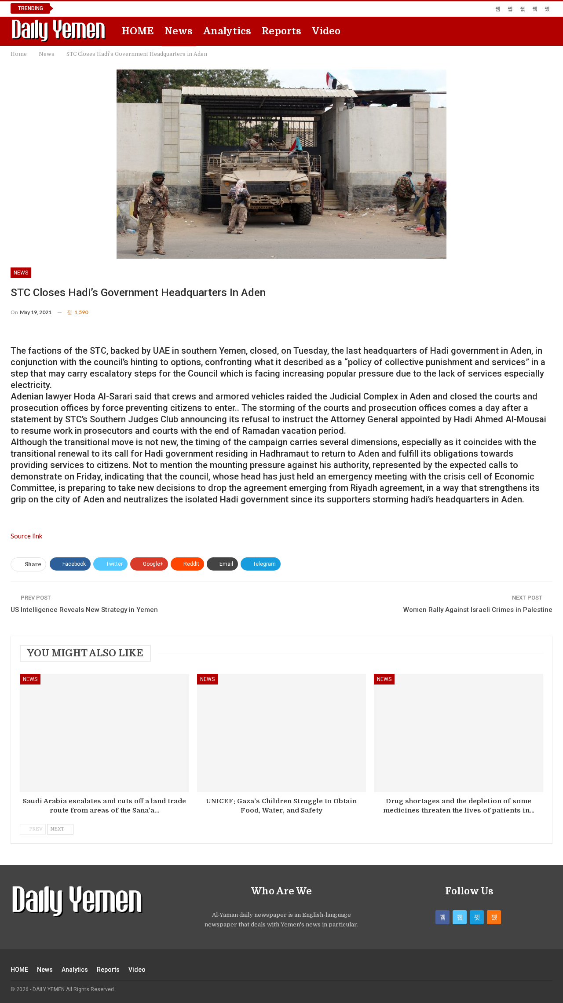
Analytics (227, 31)
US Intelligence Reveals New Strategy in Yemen (84, 610)
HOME (138, 31)
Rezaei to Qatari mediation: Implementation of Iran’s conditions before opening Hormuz (186, 8)
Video (326, 31)
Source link (26, 536)
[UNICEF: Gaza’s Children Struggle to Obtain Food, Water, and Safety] (281, 733)
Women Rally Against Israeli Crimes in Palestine (477, 610)
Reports (281, 31)
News (179, 31)
